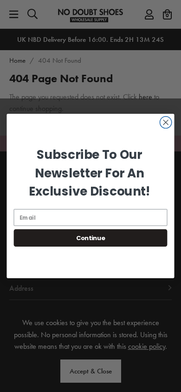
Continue (90, 238)
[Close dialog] (166, 122)
